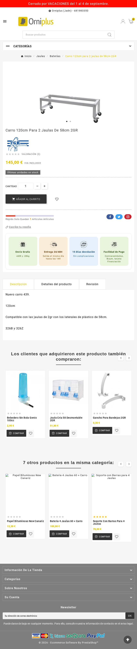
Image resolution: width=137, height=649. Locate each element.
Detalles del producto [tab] (56, 284)
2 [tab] (70, 121)
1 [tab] (66, 121)
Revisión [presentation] (92, 284)
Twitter (119, 216)
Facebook (110, 216)
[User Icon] (123, 21)
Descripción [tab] (18, 284)
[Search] (109, 35)
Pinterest (127, 216)
